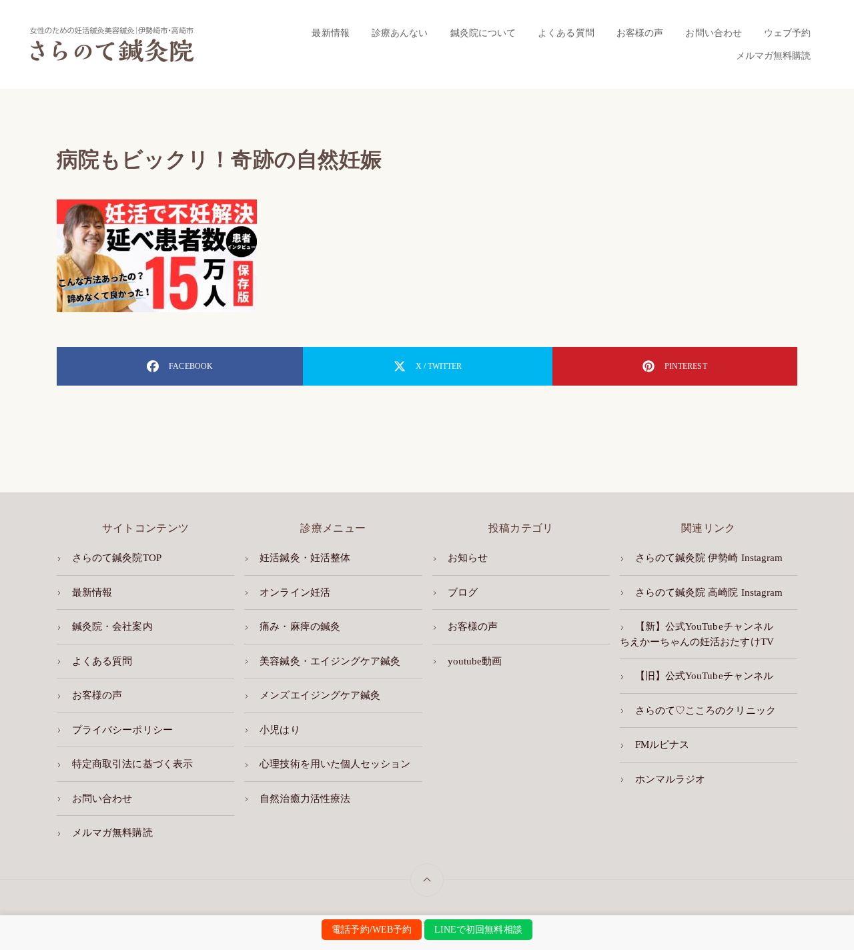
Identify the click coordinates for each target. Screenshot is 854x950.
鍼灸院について (483, 32)
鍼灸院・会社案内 (112, 626)
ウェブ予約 (787, 32)
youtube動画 (475, 661)
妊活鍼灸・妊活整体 (305, 557)
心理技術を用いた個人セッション (335, 764)
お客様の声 (639, 32)
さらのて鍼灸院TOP (116, 557)
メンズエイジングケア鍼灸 (320, 695)
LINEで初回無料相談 (478, 930)
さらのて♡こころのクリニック (705, 710)
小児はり (280, 730)
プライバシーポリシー (122, 730)
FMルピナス (662, 744)
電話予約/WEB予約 (372, 930)
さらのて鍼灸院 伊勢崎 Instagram (709, 557)
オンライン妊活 (295, 592)
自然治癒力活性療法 (305, 798)
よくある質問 (566, 32)
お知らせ (468, 557)
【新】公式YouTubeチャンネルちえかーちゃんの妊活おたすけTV (697, 634)
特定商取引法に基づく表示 (132, 764)
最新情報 (330, 32)
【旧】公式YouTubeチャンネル (704, 675)
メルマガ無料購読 (773, 55)
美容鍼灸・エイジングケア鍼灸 (330, 661)
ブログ (463, 592)
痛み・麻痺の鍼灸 (300, 626)
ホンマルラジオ (670, 779)
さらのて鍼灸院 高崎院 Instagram (709, 592)
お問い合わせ (713, 32)
